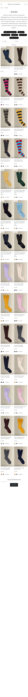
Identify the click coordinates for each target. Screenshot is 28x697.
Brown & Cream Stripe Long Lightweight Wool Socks (19, 99)
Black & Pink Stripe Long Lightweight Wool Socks (5, 99)
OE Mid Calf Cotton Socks (5, 67)
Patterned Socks (5, 35)
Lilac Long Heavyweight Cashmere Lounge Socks (5, 284)
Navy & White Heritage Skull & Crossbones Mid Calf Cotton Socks (6, 254)
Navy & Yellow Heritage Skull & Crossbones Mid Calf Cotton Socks (19, 254)
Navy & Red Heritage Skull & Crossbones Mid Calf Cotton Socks (6, 223)
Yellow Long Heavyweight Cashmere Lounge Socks (5, 315)
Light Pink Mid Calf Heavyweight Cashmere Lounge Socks (20, 407)
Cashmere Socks (14, 37)
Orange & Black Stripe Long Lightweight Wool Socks (19, 130)
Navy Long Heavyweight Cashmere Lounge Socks (5, 376)
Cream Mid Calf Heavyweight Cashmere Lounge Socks (19, 376)
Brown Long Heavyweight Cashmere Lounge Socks (5, 346)
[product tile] (7, 56)
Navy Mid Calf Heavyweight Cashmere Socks (19, 468)
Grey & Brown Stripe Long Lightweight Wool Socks (5, 130)
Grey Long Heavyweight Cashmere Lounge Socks (18, 346)
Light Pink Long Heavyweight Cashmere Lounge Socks (19, 315)
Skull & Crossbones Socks (10, 32)
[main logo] (14, 4)
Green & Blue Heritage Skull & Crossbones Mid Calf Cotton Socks (19, 191)
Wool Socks (14, 35)
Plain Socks (21, 32)
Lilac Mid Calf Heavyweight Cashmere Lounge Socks (5, 407)
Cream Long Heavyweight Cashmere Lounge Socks (19, 284)
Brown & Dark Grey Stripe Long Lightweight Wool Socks (19, 68)
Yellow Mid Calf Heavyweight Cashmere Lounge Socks (19, 438)
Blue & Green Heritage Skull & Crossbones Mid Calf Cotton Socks (19, 223)
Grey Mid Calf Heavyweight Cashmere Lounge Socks (5, 468)
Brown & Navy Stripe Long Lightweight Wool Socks (5, 160)
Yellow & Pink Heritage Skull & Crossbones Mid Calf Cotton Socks (6, 191)
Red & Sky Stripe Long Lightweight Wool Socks (18, 160)
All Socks (6, 7)
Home (2, 7)
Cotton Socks (23, 35)
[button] (24, 4)
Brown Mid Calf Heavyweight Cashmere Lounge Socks (6, 438)
